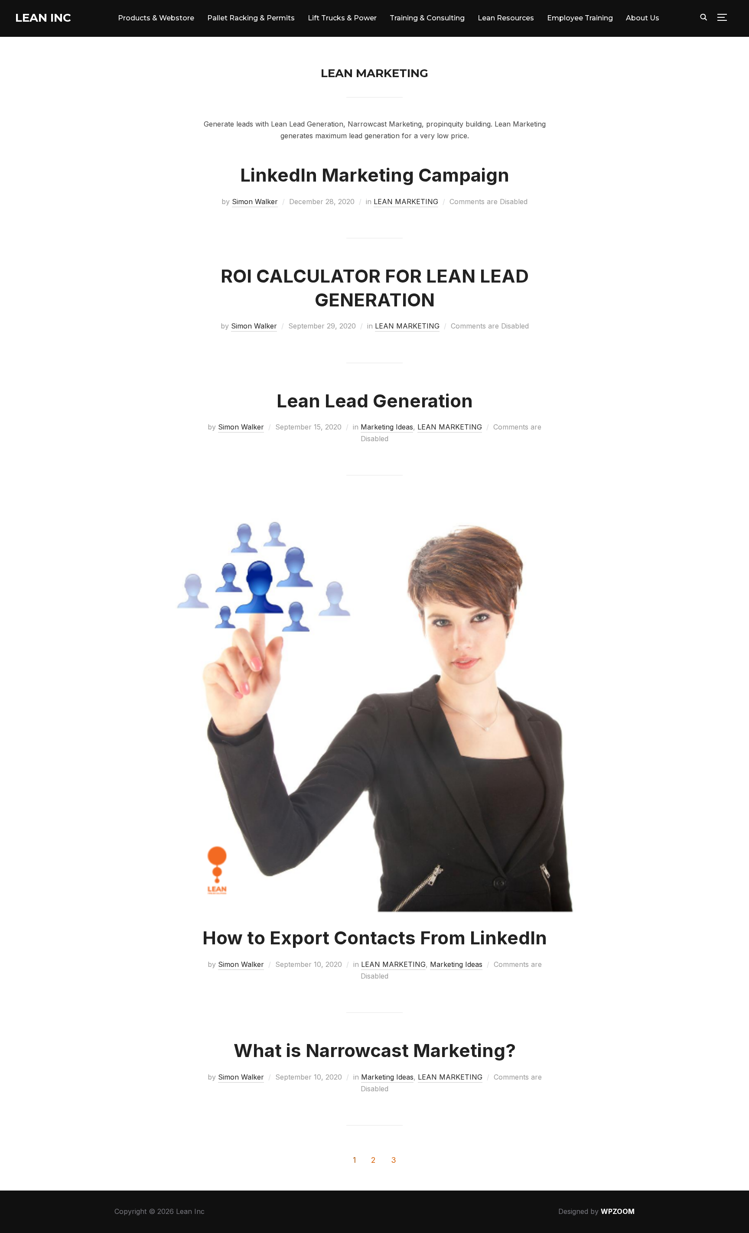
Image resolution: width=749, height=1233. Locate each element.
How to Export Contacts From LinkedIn (374, 938)
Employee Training (580, 18)
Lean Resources (506, 18)
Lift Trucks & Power (342, 18)
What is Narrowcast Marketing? (375, 1050)
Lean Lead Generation (375, 401)
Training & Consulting (427, 18)
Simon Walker (255, 201)
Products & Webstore (156, 18)
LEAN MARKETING (406, 201)
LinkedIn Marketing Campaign (374, 175)
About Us (642, 18)
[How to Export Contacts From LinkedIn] (374, 507)
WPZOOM (618, 1211)
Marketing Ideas (387, 427)
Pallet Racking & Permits (251, 18)
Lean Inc (43, 18)
